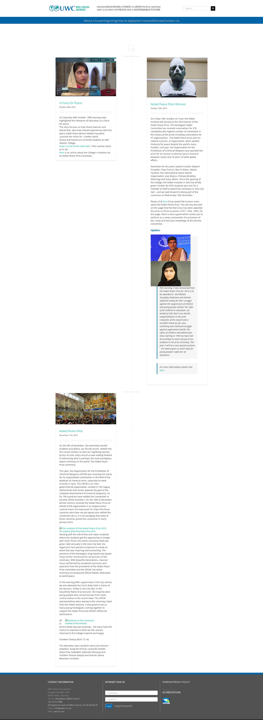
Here (61, 152)
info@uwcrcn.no (63, 708)
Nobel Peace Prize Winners (168, 104)
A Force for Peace (70, 103)
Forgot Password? (123, 705)
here (165, 201)
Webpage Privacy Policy (176, 682)
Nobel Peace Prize (71, 431)
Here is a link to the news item (74, 146)
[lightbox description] (82, 528)
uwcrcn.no (59, 711)
